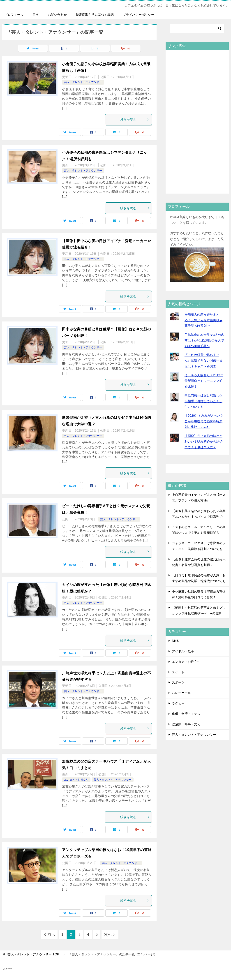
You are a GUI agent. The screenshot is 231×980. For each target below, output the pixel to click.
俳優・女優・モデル (186, 714)
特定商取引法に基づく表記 (95, 14)
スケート (178, 672)
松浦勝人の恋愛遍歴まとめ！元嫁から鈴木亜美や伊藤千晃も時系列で (203, 320)
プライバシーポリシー (138, 14)
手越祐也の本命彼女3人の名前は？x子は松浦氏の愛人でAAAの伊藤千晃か (204, 340)
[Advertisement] (197, 121)
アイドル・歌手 (183, 651)
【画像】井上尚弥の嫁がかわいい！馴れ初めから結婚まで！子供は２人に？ (203, 441)
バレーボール (181, 693)
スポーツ (178, 682)
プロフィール (14, 14)
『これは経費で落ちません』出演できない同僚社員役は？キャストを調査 (203, 360)
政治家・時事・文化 (186, 724)
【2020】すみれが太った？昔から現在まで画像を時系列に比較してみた (204, 421)
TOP (33, 954)
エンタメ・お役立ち (76, 779)
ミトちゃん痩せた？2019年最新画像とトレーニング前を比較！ (204, 380)
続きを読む (128, 119)
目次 (35, 14)
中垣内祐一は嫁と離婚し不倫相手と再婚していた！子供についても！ (203, 400)
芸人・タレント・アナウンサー (83, 82)
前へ (51, 934)
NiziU (175, 641)
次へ (107, 934)
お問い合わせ (57, 14)
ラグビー (178, 703)
